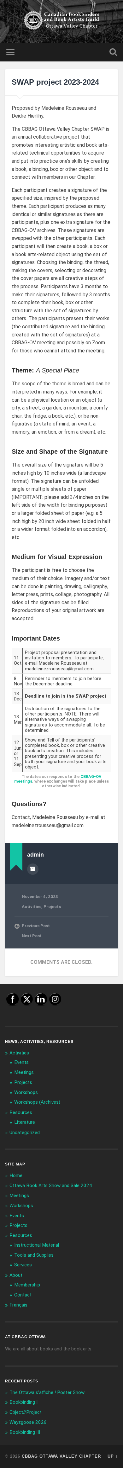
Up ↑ (113, 1456)
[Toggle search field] (113, 52)
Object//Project (25, 1412)
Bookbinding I (23, 1402)
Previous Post (36, 925)
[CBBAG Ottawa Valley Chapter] (61, 21)
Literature (24, 1122)
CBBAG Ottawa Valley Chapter (61, 1456)
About (15, 1275)
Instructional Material (36, 1245)
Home (15, 1175)
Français (18, 1305)
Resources (20, 1112)
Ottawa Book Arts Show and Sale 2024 (50, 1185)
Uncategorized (24, 1132)
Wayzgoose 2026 (28, 1422)
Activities (31, 906)
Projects (52, 906)
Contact (23, 1295)
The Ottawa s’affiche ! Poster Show (47, 1392)
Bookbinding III (24, 1432)
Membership (27, 1285)
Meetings (24, 1072)
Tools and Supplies (34, 1255)
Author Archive (32, 869)
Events (21, 1062)
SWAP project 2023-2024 (55, 82)
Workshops (26, 1092)
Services (23, 1265)
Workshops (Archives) (37, 1102)
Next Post (32, 935)
